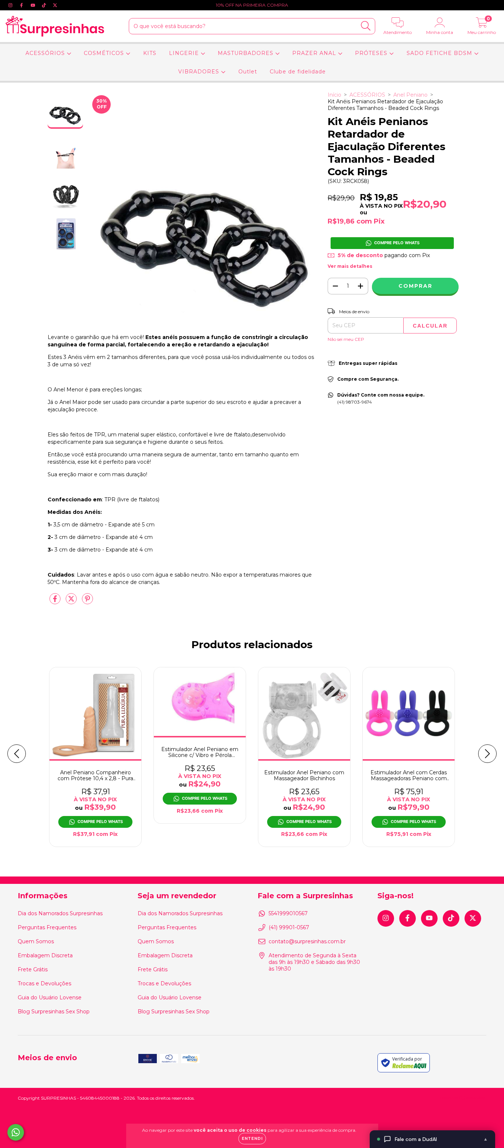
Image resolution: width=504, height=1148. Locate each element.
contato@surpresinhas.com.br (307, 941)
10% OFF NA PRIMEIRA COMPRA (252, 5)
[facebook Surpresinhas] (22, 5)
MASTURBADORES (246, 53)
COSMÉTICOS (105, 53)
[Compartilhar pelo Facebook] (55, 601)
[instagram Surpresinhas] (11, 5)
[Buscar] (365, 26)
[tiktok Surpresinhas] (44, 5)
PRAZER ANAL (315, 53)
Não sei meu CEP (346, 339)
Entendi (252, 1138)
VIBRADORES (199, 71)
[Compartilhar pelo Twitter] (72, 601)
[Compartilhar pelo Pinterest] (87, 601)
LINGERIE (185, 53)
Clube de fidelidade (298, 71)
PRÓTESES (372, 53)
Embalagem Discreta (45, 955)
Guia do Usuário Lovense (50, 997)
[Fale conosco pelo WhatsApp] (15, 1132)
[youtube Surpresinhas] (33, 5)
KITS (149, 53)
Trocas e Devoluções (44, 983)
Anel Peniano (410, 94)
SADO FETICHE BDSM (440, 53)
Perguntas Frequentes (47, 927)
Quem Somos (36, 941)
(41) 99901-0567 (289, 927)
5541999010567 (288, 913)
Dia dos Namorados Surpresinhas (60, 913)
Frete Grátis (33, 969)
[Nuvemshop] (463, 1099)
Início (334, 94)
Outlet (247, 71)
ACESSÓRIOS (46, 53)
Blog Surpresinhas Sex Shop (54, 1011)
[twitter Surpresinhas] (55, 5)
